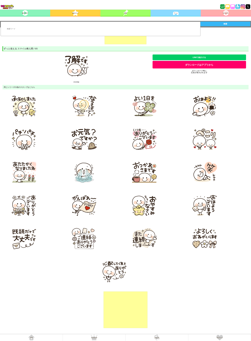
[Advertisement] (125, 37)
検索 (225, 24)
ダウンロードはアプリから (199, 64)
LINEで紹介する (199, 57)
